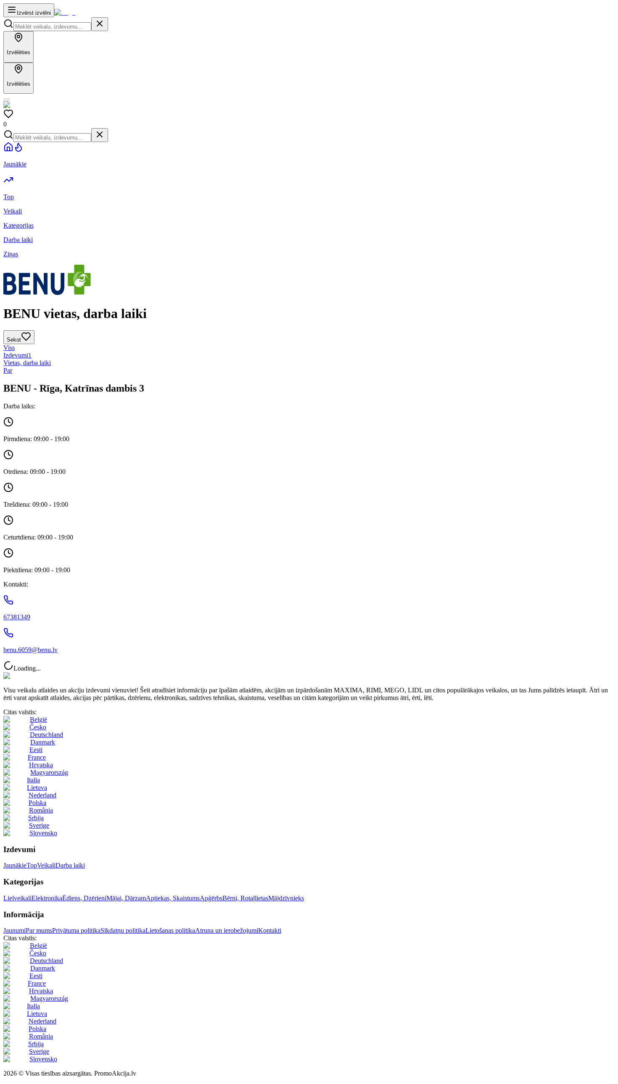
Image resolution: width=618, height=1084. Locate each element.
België (38, 719)
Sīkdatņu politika (122, 930)
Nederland (42, 795)
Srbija (36, 817)
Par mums (39, 930)
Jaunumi (14, 930)
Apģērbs (211, 898)
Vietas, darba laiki (27, 362)
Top (31, 865)
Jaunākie (14, 865)
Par (7, 370)
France (37, 757)
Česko (37, 727)
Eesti (35, 749)
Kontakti (269, 930)
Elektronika (47, 898)
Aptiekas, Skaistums (173, 898)
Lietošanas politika (170, 930)
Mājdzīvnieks (286, 898)
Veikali (46, 865)
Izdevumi (17, 355)
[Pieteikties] (6, 99)
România (41, 810)
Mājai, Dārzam (126, 898)
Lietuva (37, 787)
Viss (9, 347)
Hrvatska (41, 764)
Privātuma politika (76, 930)
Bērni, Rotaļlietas (245, 898)
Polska (37, 802)
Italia (33, 780)
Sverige (39, 825)
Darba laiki (70, 865)
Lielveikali (17, 898)
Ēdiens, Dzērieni (84, 898)
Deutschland (46, 734)
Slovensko (43, 833)
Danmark (42, 742)
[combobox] (52, 26)
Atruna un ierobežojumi (226, 930)
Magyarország (49, 772)
